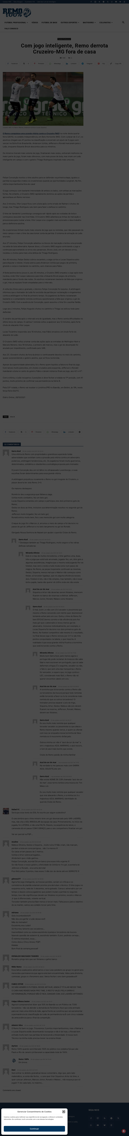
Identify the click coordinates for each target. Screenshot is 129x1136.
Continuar (34, 1129)
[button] (63, 1111)
